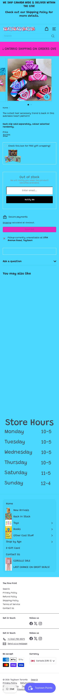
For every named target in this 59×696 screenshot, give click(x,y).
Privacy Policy (10, 593)
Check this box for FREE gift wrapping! (29, 146)
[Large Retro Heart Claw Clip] (20, 303)
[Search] (53, 36)
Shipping (7, 223)
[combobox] (29, 36)
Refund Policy (10, 597)
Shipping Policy (11, 601)
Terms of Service (11, 604)
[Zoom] (47, 97)
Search (6, 589)
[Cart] (46, 29)
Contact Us (8, 608)
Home (5, 108)
